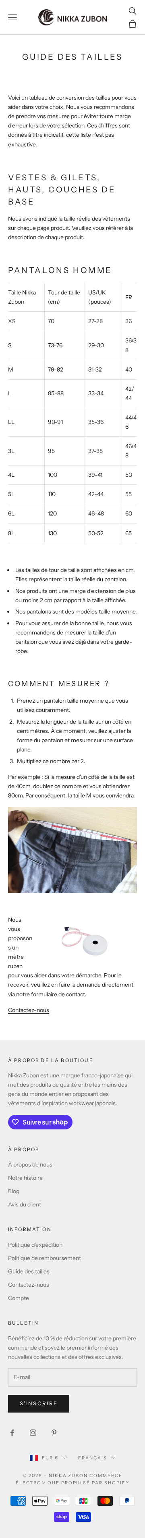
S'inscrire (39, 1403)
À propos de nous (30, 1164)
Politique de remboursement (44, 1258)
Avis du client (24, 1204)
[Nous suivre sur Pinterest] (54, 1433)
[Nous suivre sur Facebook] (12, 1433)
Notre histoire (25, 1177)
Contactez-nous (28, 1010)
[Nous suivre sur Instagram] (33, 1433)
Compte (18, 1298)
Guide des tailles (29, 1271)
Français (92, 1458)
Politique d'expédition (35, 1244)
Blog (13, 1191)
